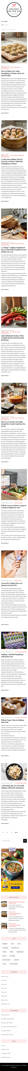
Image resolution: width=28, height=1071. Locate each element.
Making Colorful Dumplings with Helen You (12, 655)
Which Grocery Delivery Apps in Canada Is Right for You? (13, 506)
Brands (5, 943)
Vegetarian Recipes (7, 1034)
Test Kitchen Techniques (17, 155)
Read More (4, 113)
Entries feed (5, 1049)
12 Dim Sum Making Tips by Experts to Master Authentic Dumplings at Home (12, 161)
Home (11, 952)
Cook (19, 943)
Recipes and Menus (15, 67)
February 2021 (5, 1004)
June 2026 (4, 984)
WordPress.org (6, 1057)
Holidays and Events (21, 651)
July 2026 (4, 980)
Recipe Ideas (7, 960)
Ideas (4, 956)
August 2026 (5, 976)
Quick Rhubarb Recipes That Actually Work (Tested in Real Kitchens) (12, 338)
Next (16, 832)
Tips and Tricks (5, 68)
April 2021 (4, 996)
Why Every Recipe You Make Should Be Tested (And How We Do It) (13, 424)
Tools (4, 964)
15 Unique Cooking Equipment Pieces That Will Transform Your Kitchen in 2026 (13, 249)
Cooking (5, 948)
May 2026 (3, 988)
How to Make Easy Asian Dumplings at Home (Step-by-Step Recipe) (13, 73)
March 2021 (4, 1000)
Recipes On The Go (16, 1065)
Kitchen (12, 956)
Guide (4, 952)
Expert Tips (15, 948)
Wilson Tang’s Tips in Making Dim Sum (12, 721)
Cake (12, 943)
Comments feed (6, 1053)
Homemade (20, 952)
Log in (3, 1045)
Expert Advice (5, 67)
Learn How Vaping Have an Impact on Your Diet (11, 584)
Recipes (16, 960)
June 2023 (4, 992)
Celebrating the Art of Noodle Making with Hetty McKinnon (12, 786)
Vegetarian (14, 964)
